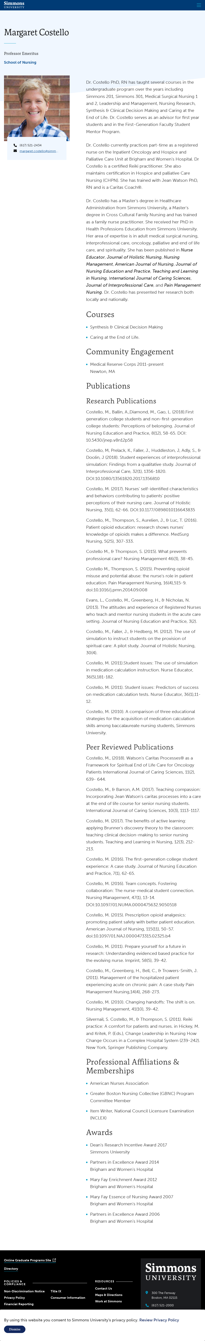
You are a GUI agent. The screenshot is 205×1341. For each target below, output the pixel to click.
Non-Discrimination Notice (24, 1291)
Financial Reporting (19, 1304)
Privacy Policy (14, 1298)
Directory (11, 1269)
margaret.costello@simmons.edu (40, 151)
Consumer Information (68, 1298)
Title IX (56, 1291)
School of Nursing (20, 62)
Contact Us (103, 1288)
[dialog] (102, 1325)
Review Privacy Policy (159, 1320)
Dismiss (14, 1329)
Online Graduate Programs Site (27, 1260)
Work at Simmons (108, 1301)
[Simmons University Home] (14, 7)
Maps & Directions (108, 1295)
